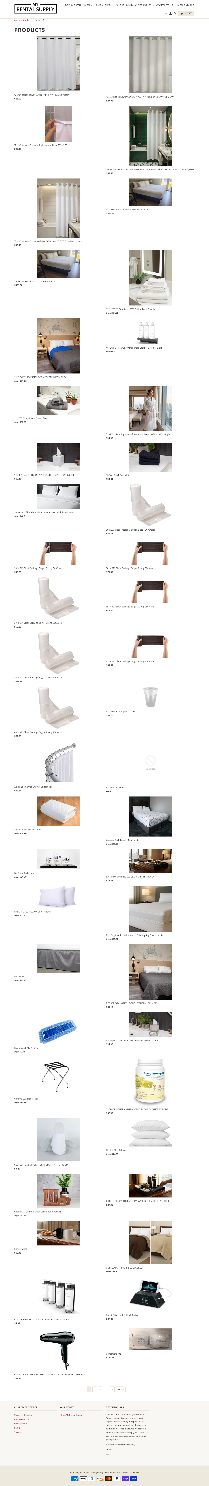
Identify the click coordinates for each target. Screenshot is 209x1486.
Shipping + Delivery (23, 1415)
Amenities (104, 5)
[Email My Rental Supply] (107, 1455)
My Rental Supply (84, 1472)
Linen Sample (184, 5)
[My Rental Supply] (35, 8)
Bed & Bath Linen (78, 5)
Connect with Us (21, 1419)
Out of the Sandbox (112, 1472)
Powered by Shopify (130, 1472)
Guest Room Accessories (135, 5)
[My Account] (170, 14)
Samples (18, 1432)
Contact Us (164, 5)
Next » (121, 1389)
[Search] (175, 14)
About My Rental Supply (71, 1415)
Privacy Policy (20, 1423)
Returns (18, 1427)
